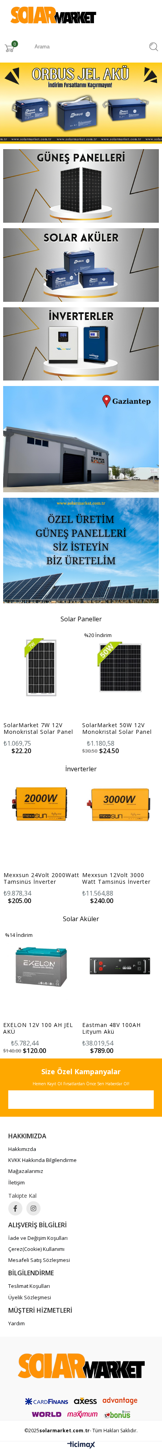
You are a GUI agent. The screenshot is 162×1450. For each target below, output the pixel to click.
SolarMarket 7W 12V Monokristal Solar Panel (38, 728)
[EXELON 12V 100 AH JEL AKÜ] (120, 967)
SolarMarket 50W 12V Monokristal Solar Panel (117, 728)
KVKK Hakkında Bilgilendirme (42, 1160)
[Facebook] (15, 1208)
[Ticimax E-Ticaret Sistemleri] (81, 1446)
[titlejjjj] (81, 186)
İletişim (16, 1182)
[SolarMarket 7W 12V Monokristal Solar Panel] (41, 667)
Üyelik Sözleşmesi (29, 1297)
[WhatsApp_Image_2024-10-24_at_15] (81, 1366)
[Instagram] (33, 1208)
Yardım (16, 1323)
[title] (81, 104)
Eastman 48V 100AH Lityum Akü (33, 1028)
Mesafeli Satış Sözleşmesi (39, 1259)
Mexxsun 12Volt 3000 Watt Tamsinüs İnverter (116, 878)
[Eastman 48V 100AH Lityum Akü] (42, 967)
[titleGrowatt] (81, 265)
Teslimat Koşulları (29, 1285)
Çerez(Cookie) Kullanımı (36, 1248)
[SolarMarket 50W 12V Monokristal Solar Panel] (120, 667)
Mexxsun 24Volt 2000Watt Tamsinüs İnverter (41, 878)
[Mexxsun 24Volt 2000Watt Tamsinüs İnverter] (41, 805)
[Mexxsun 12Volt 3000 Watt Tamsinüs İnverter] (120, 805)
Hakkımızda (22, 1149)
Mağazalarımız (25, 1171)
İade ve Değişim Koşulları (38, 1237)
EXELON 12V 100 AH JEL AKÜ (118, 1028)
